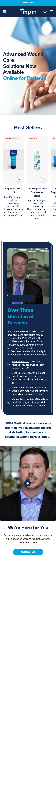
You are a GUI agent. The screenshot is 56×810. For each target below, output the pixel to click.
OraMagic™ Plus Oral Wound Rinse (37, 192)
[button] (45, 11)
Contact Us (28, 552)
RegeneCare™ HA (13, 190)
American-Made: (20, 361)
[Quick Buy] (19, 178)
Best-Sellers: (18, 372)
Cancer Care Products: (24, 399)
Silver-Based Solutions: (24, 387)
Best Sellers (28, 127)
